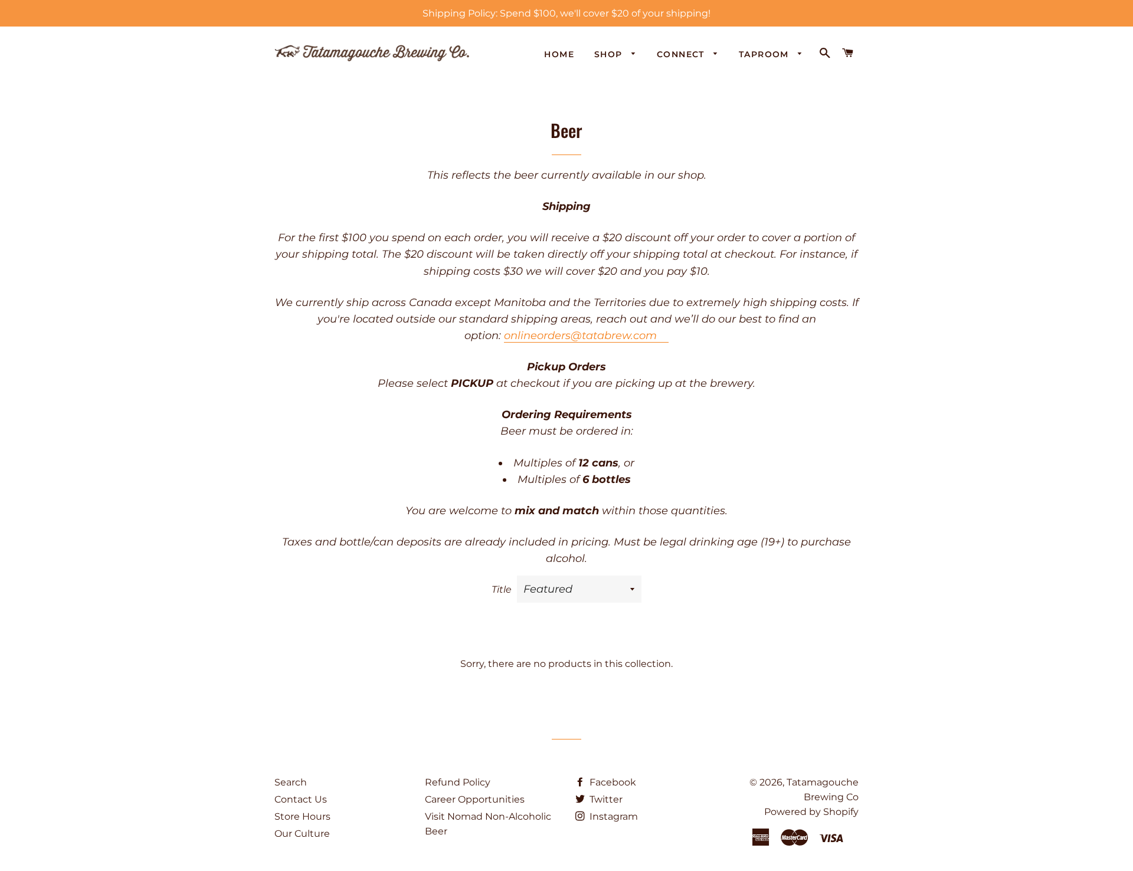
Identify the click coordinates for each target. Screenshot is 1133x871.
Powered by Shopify (811, 811)
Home (559, 54)
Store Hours (302, 816)
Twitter (605, 799)
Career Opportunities (475, 799)
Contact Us (300, 799)
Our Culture (302, 833)
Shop (610, 54)
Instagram (612, 816)
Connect (682, 54)
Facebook (611, 782)
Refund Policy (457, 782)
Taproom (765, 54)
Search (290, 782)
